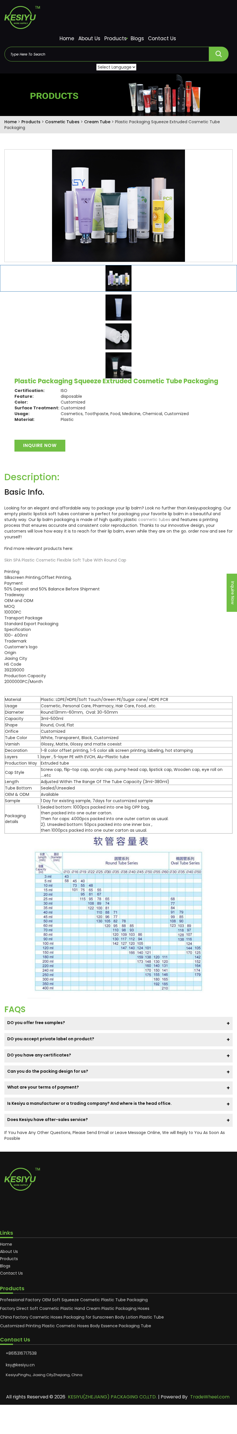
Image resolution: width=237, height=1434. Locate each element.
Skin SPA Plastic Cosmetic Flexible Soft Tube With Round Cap (65, 560)
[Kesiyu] (118, 19)
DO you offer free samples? (36, 1023)
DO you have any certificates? (39, 1055)
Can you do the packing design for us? (47, 1071)
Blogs (137, 38)
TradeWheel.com (209, 1397)
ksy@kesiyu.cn (20, 1365)
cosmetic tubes (154, 519)
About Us (89, 38)
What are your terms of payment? (43, 1087)
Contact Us (162, 38)
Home (67, 38)
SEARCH (218, 52)
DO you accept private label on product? (50, 1039)
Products (115, 38)
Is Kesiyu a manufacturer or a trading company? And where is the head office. (89, 1103)
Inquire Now (40, 445)
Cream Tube (98, 122)
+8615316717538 (21, 1353)
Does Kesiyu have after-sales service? (47, 1119)
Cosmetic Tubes (63, 122)
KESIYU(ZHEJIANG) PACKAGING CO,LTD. (112, 1397)
